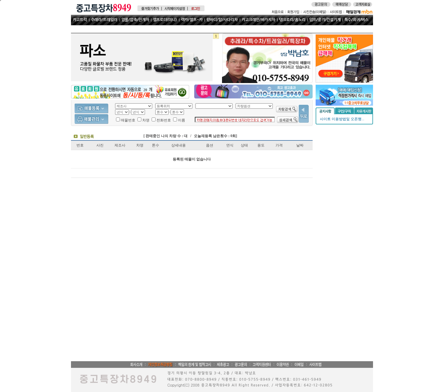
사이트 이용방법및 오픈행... (342, 119)
